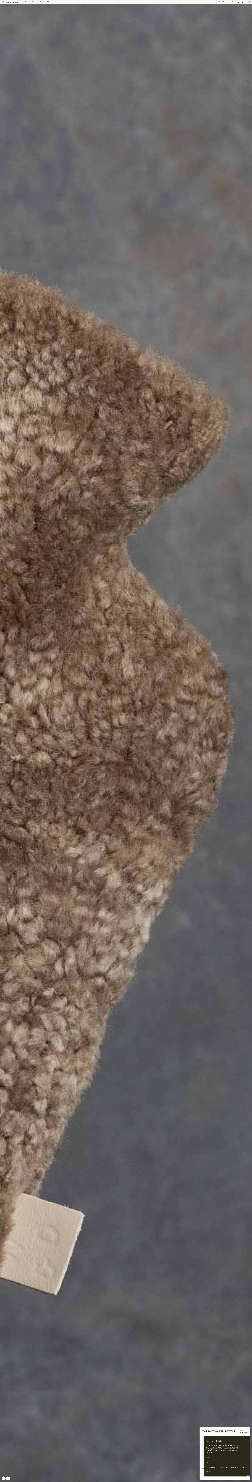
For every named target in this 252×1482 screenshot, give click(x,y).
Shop (26, 2)
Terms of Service (242, 1467)
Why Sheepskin (34, 2)
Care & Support (223, 2)
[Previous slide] (4, 1478)
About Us (43, 2)
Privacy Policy (230, 1467)
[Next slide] (8, 1478)
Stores (49, 2)
